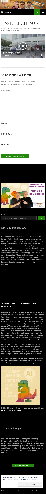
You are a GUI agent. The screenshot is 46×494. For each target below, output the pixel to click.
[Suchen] (41, 218)
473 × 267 (13, 28)
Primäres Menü (43, 12)
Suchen (4, 215)
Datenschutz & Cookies (28, 479)
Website (5, 144)
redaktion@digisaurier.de (11, 410)
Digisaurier (7, 11)
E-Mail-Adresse (8, 134)
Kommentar (7, 90)
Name (4, 123)
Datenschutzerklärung (8, 491)
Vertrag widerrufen (23, 466)
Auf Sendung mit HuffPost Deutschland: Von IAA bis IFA (20, 29)
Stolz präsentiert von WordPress (29, 491)
